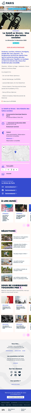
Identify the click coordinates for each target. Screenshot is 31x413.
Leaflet (17, 160)
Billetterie (9, 138)
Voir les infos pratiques (15, 47)
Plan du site (27, 404)
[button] (15, 152)
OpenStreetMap (24, 160)
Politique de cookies (17, 404)
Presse (2, 404)
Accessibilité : (20, 402)
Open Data (8, 404)
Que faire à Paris (11, 410)
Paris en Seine (23, 410)
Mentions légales (5, 402)
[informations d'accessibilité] (9, 169)
